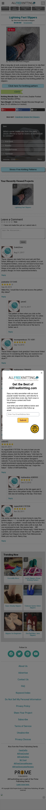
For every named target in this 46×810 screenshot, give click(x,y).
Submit (23, 420)
